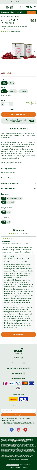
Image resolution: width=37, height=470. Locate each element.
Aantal (3, 100)
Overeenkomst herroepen (12, 464)
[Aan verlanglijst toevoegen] (4, 37)
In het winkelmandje (18, 114)
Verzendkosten (27, 456)
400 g (4, 83)
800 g (12, 83)
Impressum (24, 467)
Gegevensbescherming (7, 423)
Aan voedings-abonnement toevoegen (19, 120)
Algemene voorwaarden (15, 467)
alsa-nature (5, 20)
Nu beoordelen (18, 334)
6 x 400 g (13, 91)
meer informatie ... (13, 29)
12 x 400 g (23, 91)
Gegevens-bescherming (25, 464)
